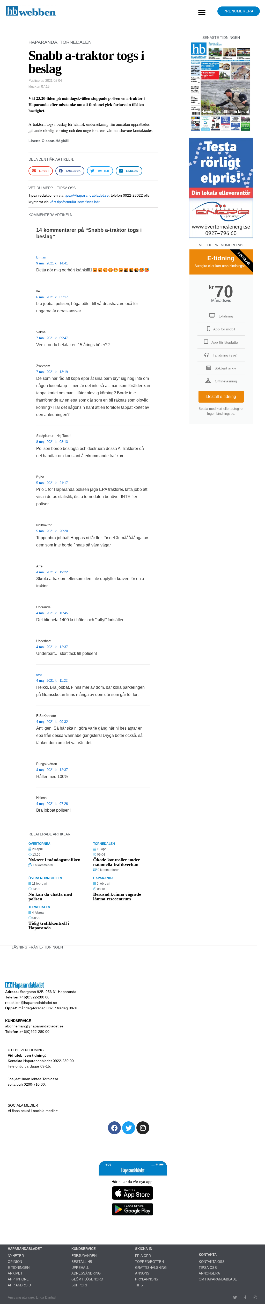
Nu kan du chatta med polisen (50, 896)
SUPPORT (79, 1285)
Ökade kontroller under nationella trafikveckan (116, 862)
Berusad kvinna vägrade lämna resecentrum (117, 896)
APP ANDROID (19, 1285)
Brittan (41, 257)
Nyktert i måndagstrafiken (54, 859)
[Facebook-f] (245, 1297)
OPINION (15, 1262)
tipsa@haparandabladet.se (86, 195)
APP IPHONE (18, 1279)
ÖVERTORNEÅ (39, 844)
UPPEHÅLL (80, 1268)
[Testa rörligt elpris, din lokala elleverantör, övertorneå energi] (221, 238)
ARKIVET (15, 1273)
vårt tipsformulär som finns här (74, 202)
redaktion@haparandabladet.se (31, 1003)
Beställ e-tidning (221, 396)
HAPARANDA (42, 42)
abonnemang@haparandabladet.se (34, 1026)
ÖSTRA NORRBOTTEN (45, 878)
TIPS (139, 1285)
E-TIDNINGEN (19, 1268)
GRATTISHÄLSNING (151, 1268)
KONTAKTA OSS (212, 1262)
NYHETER (16, 1256)
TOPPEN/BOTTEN (149, 1262)
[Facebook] (114, 1127)
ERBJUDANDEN (84, 1256)
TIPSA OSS (208, 1268)
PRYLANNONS (146, 1279)
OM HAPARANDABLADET (219, 1279)
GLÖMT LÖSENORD (87, 1279)
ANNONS (142, 1273)
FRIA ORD (143, 1256)
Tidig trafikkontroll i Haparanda (48, 925)
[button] (202, 12)
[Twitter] (128, 1127)
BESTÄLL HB (81, 1262)
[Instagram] (142, 1127)
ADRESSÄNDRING (86, 1273)
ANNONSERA (209, 1273)
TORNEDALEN (76, 42)
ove (39, 675)
